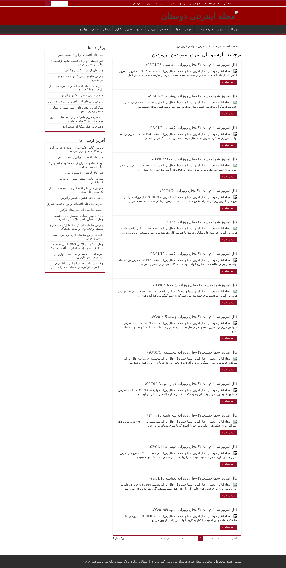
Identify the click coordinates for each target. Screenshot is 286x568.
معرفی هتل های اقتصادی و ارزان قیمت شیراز (75, 101)
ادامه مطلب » (228, 82)
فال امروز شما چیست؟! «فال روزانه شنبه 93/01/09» (194, 510)
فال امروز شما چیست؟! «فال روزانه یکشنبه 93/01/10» (192, 478)
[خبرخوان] (114, 54)
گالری (118, 29)
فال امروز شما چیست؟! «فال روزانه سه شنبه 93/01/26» (191, 64)
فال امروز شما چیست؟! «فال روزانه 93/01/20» (199, 222)
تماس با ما (171, 3)
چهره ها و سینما (205, 29)
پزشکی (107, 29)
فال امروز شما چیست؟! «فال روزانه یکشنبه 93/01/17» (192, 253)
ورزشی (151, 29)
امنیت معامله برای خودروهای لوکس (81, 209)
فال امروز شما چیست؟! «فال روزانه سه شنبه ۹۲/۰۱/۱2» (191, 415)
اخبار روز (221, 29)
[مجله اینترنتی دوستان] (199, 15)
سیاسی (188, 29)
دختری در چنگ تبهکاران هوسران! (83, 126)
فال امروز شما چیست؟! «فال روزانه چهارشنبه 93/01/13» (191, 384)
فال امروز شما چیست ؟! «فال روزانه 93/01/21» (198, 190)
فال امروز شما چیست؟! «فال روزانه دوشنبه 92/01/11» (192, 447)
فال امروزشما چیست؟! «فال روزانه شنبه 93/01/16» (195, 285)
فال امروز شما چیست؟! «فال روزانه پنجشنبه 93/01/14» (192, 352)
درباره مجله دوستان (142, 3)
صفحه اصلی (231, 46)
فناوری (128, 29)
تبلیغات (158, 3)
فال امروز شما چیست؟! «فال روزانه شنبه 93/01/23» (194, 159)
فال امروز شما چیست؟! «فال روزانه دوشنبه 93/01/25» (192, 96)
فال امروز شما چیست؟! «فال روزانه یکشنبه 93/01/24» (192, 127)
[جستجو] (48, 3)
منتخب (94, 29)
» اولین (235, 538)
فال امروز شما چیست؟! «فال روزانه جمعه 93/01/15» (194, 316)
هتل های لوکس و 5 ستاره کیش (84, 70)
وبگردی (83, 29)
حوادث (176, 29)
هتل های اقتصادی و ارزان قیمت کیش (80, 54)
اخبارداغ (235, 29)
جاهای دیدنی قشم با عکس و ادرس (82, 95)
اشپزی (139, 29)
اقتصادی (164, 29)
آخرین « (165, 538)
